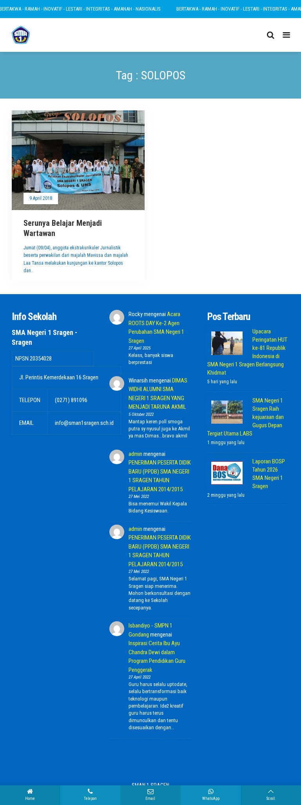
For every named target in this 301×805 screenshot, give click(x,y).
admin (135, 453)
